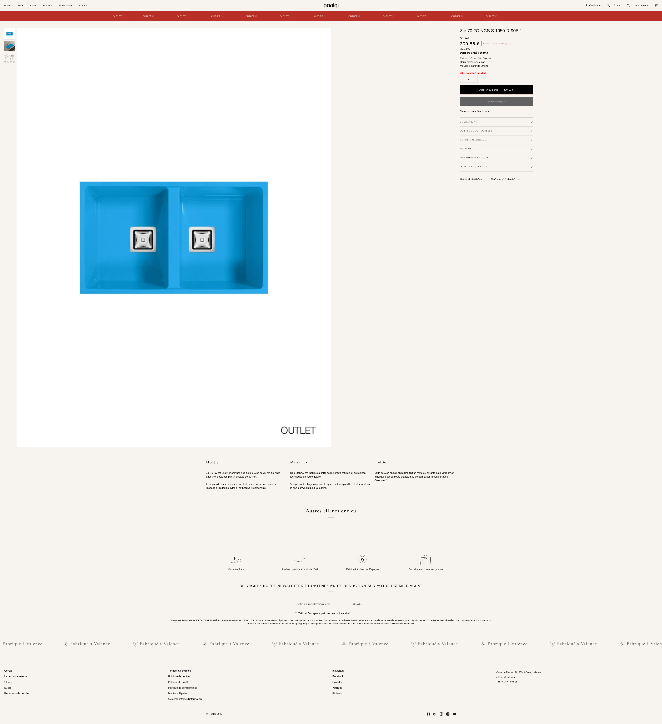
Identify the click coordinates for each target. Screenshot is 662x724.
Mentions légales (177, 693)
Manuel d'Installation (506, 178)
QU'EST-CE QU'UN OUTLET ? (476, 130)
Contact (618, 5)
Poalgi (212, 714)
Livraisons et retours (15, 676)
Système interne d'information (185, 699)
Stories (8, 682)
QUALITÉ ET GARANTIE (473, 166)
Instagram (338, 670)
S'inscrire (357, 604)
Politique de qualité (178, 682)
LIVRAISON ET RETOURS (474, 157)
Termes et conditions (180, 670)
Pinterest (337, 693)
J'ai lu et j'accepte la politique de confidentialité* (324, 613)
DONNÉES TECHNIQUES (473, 139)
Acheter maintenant (496, 101)
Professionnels (594, 5)
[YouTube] (454, 714)
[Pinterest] (434, 714)
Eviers (8, 687)
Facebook (338, 676)
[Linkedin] (447, 714)
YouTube (337, 687)
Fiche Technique (471, 178)
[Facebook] (428, 714)
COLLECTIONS (468, 121)
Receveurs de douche (16, 693)
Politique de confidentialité (182, 687)
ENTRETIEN (466, 148)
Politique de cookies (179, 676)
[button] (9, 5)
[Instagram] (441, 714)
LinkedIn (337, 682)
